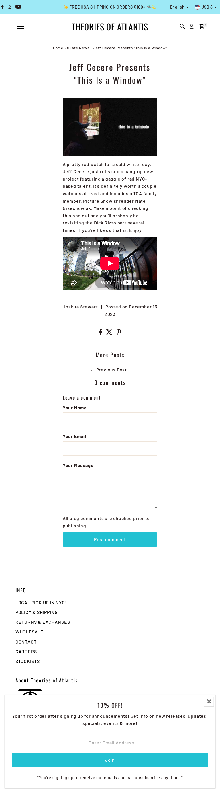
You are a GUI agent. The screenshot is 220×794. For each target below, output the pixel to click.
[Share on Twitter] (110, 333)
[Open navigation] (20, 26)
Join (110, 759)
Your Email (74, 436)
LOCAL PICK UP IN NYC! (41, 602)
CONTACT (26, 641)
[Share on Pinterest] (119, 333)
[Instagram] (9, 7)
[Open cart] (202, 26)
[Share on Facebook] (101, 333)
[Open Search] (182, 26)
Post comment (110, 539)
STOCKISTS (27, 661)
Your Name (75, 407)
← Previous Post (108, 369)
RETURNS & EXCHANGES (42, 622)
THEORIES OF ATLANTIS (110, 26)
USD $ (207, 7)
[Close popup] (209, 702)
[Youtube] (18, 7)
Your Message (78, 465)
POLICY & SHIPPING (36, 612)
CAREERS (26, 651)
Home (58, 48)
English (177, 7)
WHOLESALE (29, 631)
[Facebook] (2, 7)
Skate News (78, 48)
